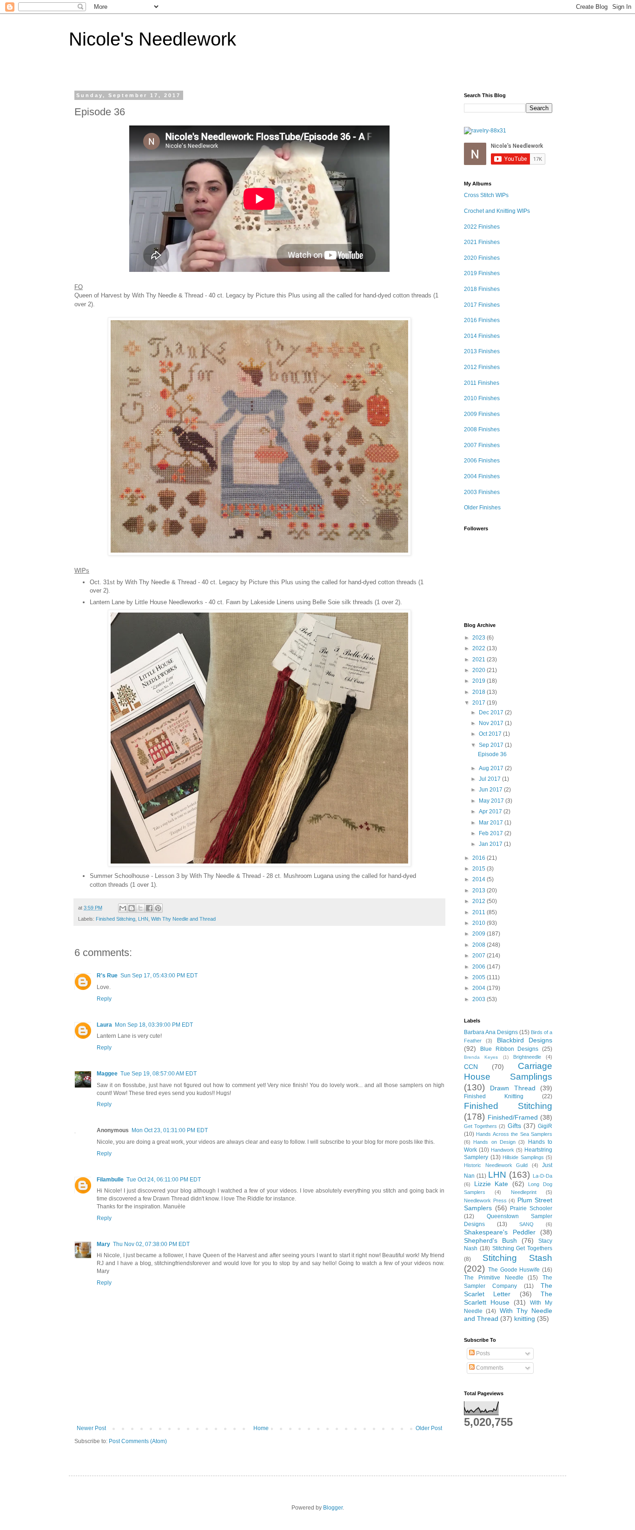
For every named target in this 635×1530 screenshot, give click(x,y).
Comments (489, 1368)
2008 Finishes (482, 429)
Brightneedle (527, 1057)
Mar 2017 (491, 822)
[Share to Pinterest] (158, 908)
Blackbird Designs (524, 1040)
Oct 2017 (491, 734)
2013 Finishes (482, 351)
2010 (479, 923)
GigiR (545, 1126)
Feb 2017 (491, 833)
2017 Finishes (482, 305)
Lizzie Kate (491, 1183)
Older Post (429, 1428)
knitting (524, 1318)
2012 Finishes (482, 367)
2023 (479, 637)
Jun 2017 (491, 789)
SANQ (526, 1224)
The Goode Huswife (514, 1269)
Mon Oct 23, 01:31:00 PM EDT (170, 1130)
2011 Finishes (481, 383)
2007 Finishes (482, 445)
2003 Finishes (482, 492)
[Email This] (122, 908)
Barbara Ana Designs (491, 1032)
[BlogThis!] (131, 908)
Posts (482, 1353)
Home (261, 1428)
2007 (479, 955)
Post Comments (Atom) (138, 1441)
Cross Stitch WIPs (486, 195)
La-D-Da (542, 1176)
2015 (479, 868)
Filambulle (110, 1179)
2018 (479, 692)
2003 (479, 999)
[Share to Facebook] (149, 908)
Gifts (514, 1125)
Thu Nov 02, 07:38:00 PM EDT (151, 1244)
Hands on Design (494, 1142)
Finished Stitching (115, 919)
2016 (479, 858)
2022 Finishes (482, 227)
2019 (479, 681)
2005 (479, 977)
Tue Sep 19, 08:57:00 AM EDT (158, 1073)
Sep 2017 (492, 745)
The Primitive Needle (493, 1277)
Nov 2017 (492, 723)
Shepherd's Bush (490, 1240)
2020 (479, 670)
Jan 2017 (491, 844)
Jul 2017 (490, 779)
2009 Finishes (482, 414)
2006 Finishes (482, 460)
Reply (104, 999)
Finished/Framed (513, 1117)
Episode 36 (492, 754)
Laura (104, 1025)
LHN (143, 919)
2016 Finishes (482, 320)
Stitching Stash (518, 1258)
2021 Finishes (482, 242)
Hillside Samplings (523, 1157)
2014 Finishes (482, 336)
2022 (479, 648)
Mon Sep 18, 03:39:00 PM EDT (154, 1025)
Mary (103, 1244)
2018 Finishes (482, 289)
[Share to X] (140, 908)
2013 (479, 890)
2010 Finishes (482, 398)
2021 (479, 659)
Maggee (107, 1073)
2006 (479, 966)
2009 (479, 933)
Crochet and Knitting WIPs (497, 211)
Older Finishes (482, 507)
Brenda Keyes (481, 1057)
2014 (479, 879)
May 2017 (492, 801)
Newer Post (91, 1428)
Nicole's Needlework (152, 39)
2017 (479, 702)
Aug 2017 (492, 768)
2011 (479, 912)
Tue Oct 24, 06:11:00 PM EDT (163, 1179)
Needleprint (523, 1192)
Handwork (502, 1150)
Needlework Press (485, 1200)
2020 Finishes (482, 258)
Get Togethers (480, 1126)
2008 (479, 945)
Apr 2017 (491, 811)
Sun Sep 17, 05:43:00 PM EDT (159, 975)
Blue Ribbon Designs (509, 1049)
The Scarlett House (508, 1298)
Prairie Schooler (531, 1208)
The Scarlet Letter (508, 1290)
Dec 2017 (492, 712)
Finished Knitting (493, 1096)
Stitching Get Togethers (522, 1248)
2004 (479, 988)
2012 (479, 901)
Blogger (333, 1507)
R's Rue (107, 975)
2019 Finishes (482, 273)
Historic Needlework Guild (496, 1165)
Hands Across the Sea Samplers (514, 1134)
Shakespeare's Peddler (500, 1232)
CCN (471, 1066)
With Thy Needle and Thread (183, 919)
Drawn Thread (512, 1088)
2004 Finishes (482, 476)
